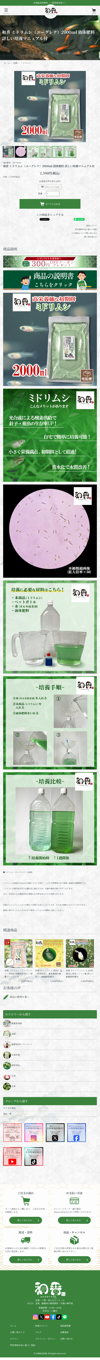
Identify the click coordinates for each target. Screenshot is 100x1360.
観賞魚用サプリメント (21, 1044)
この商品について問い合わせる (84, 233)
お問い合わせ (66, 1338)
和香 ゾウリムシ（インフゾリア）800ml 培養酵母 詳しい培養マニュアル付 (18, 973)
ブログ (38, 1332)
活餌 (15, 62)
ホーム (7, 62)
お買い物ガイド (17, 1332)
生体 (13, 1075)
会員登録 (64, 1332)
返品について (91, 225)
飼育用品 (15, 1065)
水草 (13, 1086)
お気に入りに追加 (51, 187)
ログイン (14, 1338)
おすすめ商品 (9, 1107)
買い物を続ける (90, 236)
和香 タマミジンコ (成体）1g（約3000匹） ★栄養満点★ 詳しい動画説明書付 (48, 973)
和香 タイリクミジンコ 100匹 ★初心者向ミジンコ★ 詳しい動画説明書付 (79, 973)
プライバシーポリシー (45, 1338)
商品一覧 (7, 1113)
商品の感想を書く (19, 997)
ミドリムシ (26, 62)
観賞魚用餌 (16, 1023)
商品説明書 (65, 1325)
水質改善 (15, 1054)
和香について (41, 1325)
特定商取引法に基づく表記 (86, 229)
